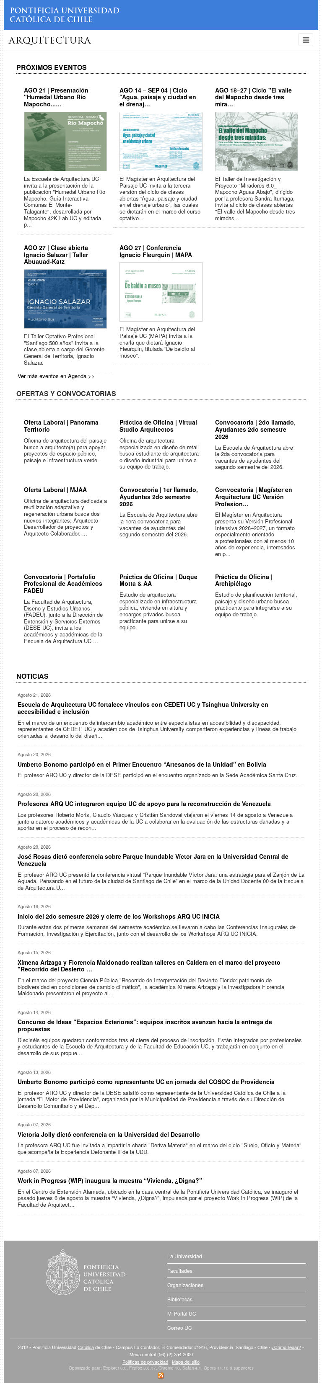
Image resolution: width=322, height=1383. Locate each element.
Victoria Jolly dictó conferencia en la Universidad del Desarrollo (109, 1134)
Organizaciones (185, 1284)
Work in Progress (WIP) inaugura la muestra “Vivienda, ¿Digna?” (110, 1180)
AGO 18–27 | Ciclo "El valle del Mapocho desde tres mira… (253, 97)
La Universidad (184, 1255)
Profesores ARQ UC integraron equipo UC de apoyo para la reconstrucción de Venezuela (144, 803)
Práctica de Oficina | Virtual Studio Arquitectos (158, 425)
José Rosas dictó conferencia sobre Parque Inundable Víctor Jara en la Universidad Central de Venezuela (153, 860)
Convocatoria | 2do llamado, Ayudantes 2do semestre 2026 (255, 429)
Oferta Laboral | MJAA (55, 489)
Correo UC (179, 1327)
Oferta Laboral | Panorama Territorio (61, 425)
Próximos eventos (51, 67)
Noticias (32, 676)
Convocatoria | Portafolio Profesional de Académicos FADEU (63, 583)
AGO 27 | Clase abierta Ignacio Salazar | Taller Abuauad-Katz (56, 254)
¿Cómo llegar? (286, 1347)
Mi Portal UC (181, 1313)
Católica (86, 1347)
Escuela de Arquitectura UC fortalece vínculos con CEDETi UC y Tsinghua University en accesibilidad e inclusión (143, 708)
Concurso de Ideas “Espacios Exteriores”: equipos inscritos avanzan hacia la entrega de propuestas (145, 1025)
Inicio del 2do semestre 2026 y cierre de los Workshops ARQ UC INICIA (119, 916)
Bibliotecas (179, 1299)
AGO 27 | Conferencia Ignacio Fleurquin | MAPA (155, 251)
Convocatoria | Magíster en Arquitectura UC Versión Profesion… (253, 496)
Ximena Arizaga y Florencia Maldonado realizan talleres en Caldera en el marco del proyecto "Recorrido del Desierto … (149, 966)
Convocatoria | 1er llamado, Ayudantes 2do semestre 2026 (158, 496)
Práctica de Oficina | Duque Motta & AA (158, 580)
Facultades (179, 1270)
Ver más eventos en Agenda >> (56, 376)
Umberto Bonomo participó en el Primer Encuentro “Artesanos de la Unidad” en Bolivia (142, 764)
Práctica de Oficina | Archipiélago (244, 580)
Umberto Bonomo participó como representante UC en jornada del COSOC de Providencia (146, 1081)
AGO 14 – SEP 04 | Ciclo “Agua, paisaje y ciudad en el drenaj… (157, 97)
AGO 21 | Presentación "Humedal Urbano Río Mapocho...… (56, 97)
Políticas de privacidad (145, 1361)
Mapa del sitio (186, 1361)
